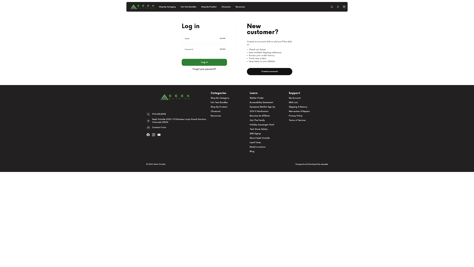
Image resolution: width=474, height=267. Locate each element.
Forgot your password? (204, 69)
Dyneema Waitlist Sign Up (262, 107)
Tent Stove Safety (259, 129)
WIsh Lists (293, 102)
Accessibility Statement (261, 102)
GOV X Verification (259, 111)
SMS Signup (255, 134)
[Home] (142, 7)
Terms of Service (297, 120)
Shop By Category (167, 7)
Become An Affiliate (260, 116)
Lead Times (255, 142)
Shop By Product (209, 7)
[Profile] (338, 7)
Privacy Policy (296, 116)
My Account (295, 98)
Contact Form (159, 127)
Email (187, 38)
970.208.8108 (159, 114)
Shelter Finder (257, 98)
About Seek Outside (260, 138)
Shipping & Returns (298, 107)
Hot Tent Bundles (188, 7)
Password (189, 49)
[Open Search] (332, 7)
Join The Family (257, 120)
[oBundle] (324, 164)
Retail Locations (258, 147)
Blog (252, 151)
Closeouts (226, 7)
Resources (240, 7)
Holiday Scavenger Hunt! (262, 125)
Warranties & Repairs (299, 111)
